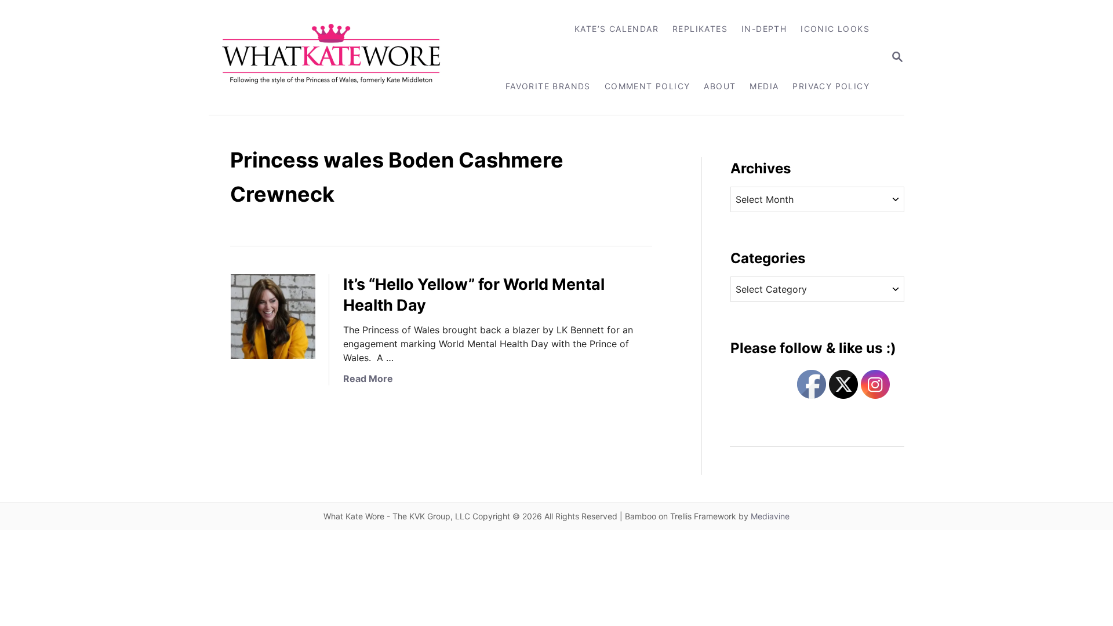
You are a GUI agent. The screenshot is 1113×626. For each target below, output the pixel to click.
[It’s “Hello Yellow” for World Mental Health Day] (273, 316)
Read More (368, 378)
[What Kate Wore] (339, 57)
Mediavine (770, 516)
